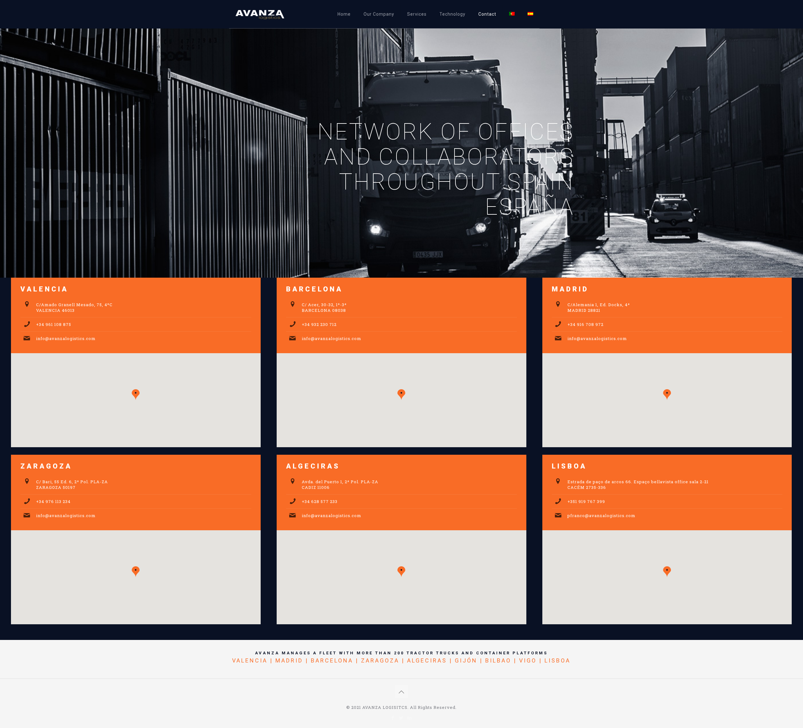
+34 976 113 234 (53, 501)
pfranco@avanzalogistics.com (601, 515)
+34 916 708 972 (585, 324)
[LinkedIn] (410, 718)
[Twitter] (401, 718)
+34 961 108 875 (53, 324)
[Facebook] (393, 718)
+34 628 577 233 (320, 501)
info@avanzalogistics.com (66, 338)
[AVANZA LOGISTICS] (266, 14)
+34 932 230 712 (319, 324)
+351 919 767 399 (586, 501)
